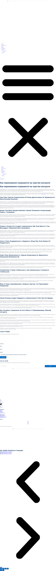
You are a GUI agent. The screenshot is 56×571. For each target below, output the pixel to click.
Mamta (2, 46)
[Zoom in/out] (1, 568)
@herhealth (1, 402)
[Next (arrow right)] (3, 570)
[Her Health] (0, 406)
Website (1, 352)
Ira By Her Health (4, 45)
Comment (2, 343)
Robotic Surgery (3, 48)
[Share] (5, 568)
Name (1, 346)
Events (4, 174)
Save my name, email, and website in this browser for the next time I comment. (14, 354)
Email (1, 349)
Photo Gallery (4, 173)
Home (2, 43)
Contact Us (3, 52)
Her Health (1, 407)
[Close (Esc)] (8, 568)
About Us (3, 44)
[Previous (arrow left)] (1, 570)
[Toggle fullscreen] (3, 568)
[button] (28, 109)
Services (3, 47)
